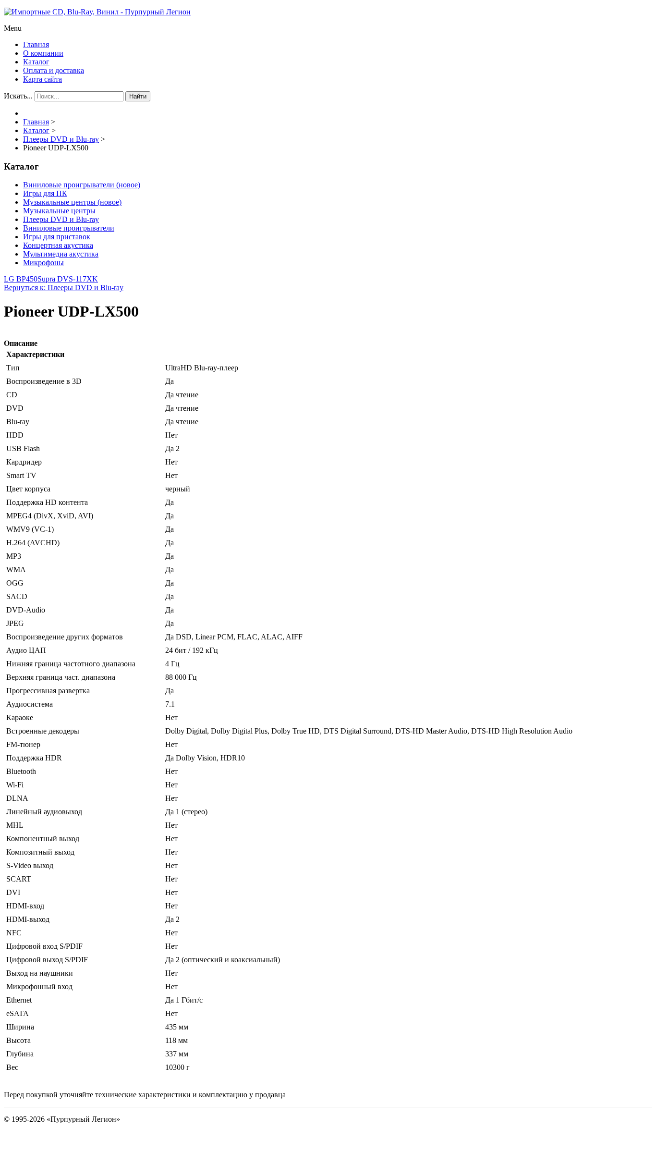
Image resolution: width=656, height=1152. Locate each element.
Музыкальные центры (59, 211)
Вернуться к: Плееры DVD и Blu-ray (63, 287)
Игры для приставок (56, 237)
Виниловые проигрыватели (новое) (81, 185)
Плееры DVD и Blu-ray (61, 219)
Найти (137, 96)
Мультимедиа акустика (60, 254)
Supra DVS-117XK (67, 279)
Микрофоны (43, 262)
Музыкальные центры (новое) (72, 202)
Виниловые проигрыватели (68, 228)
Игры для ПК (45, 193)
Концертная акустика (58, 245)
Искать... (18, 96)
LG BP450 (20, 279)
